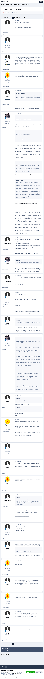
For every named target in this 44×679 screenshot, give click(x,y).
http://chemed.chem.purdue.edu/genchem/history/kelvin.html (27, 203)
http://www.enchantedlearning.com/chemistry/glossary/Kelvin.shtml (28, 207)
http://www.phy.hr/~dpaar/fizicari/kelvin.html (23, 174)
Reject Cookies (39, 672)
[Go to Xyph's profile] (7, 629)
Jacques (7, 323)
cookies (8, 672)
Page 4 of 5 (23, 17)
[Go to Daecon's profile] (7, 75)
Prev (5, 17)
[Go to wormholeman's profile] (7, 22)
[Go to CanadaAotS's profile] (3, 12)
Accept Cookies (31, 672)
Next (17, 17)
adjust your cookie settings (15, 673)
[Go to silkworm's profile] (7, 115)
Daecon (7, 79)
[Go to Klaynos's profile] (7, 57)
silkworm (7, 119)
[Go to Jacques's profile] (7, 319)
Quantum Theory (21, 12)
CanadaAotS (6, 12)
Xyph (7, 633)
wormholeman (8, 26)
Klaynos (7, 61)
